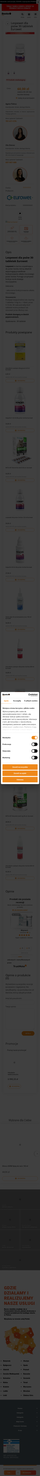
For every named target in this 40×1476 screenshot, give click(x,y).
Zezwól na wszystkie (20, 767)
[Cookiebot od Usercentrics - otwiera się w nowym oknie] (28, 695)
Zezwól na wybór (20, 773)
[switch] (34, 744)
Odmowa (20, 779)
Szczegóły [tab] (17, 701)
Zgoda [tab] (6, 701)
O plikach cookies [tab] (31, 701)
